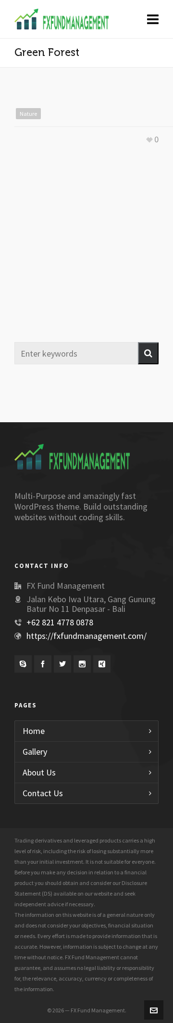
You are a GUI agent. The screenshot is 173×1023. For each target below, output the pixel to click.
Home (34, 730)
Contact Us (43, 793)
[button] (148, 353)
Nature (28, 113)
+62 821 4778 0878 (59, 622)
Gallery (35, 751)
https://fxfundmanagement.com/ (86, 635)
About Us (39, 772)
